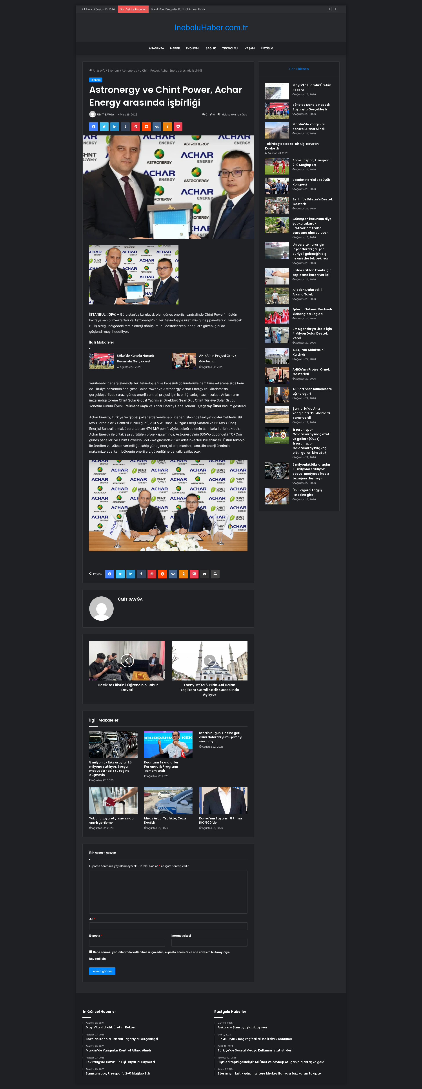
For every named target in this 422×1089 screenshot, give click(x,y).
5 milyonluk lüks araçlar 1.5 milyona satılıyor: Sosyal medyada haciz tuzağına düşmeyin (110, 768)
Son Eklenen (299, 69)
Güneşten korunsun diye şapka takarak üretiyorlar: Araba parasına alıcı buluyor (312, 226)
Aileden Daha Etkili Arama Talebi (307, 292)
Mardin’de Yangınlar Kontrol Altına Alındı (178, 9)
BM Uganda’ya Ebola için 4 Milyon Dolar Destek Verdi (312, 333)
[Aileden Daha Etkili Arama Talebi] (277, 296)
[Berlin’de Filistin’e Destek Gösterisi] (277, 205)
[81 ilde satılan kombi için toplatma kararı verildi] (277, 276)
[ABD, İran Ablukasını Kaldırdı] (277, 356)
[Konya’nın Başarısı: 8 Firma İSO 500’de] (223, 800)
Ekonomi (193, 48)
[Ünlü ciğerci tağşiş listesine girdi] (277, 496)
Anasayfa (156, 48)
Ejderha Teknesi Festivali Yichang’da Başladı (312, 311)
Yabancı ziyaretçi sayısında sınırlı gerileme (111, 820)
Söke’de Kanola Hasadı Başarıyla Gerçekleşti (311, 107)
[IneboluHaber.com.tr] (211, 27)
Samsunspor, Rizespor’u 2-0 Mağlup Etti (312, 162)
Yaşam (250, 48)
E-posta (95, 935)
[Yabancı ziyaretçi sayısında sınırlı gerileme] (113, 800)
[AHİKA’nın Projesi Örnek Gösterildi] (184, 361)
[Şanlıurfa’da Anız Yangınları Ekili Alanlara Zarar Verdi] (277, 414)
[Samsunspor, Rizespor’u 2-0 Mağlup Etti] (277, 166)
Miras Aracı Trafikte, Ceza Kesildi (165, 820)
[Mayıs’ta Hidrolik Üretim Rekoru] (277, 91)
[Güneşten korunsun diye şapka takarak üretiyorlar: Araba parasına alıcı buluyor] (277, 225)
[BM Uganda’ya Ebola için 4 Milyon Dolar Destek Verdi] (277, 335)
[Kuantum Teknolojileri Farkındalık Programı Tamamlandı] (168, 744)
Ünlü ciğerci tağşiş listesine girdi (307, 492)
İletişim (267, 48)
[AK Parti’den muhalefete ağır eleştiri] (277, 395)
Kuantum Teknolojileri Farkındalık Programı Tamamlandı (161, 766)
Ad (92, 919)
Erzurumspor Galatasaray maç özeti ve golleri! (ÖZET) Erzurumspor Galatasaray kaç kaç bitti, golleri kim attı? (311, 441)
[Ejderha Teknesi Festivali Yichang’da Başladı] (277, 315)
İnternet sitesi (181, 935)
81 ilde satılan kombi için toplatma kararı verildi (312, 272)
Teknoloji (230, 48)
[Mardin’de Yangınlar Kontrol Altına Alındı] (277, 130)
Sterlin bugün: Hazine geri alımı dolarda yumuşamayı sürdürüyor (220, 737)
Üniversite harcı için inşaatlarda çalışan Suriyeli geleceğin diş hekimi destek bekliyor (311, 251)
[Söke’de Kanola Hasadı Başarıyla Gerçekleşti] (101, 361)
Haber (175, 48)
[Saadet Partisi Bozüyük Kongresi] (277, 186)
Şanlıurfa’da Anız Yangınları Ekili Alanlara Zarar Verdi (311, 413)
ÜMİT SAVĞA (105, 114)
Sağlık (211, 48)
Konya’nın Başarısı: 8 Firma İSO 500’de (220, 820)
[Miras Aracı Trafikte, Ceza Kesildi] (168, 800)
